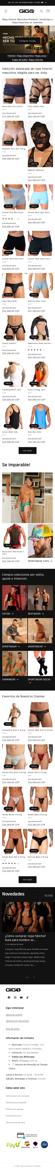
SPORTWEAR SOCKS (39, 679)
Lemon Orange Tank (36, 390)
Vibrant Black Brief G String (40, 730)
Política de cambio (14, 1109)
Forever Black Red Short (13, 259)
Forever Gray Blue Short (13, 212)
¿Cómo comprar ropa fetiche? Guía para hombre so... (25, 938)
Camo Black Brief (9, 301)
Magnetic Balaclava (36, 170)
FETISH (6, 614)
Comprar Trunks (27, 40)
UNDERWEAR (35, 646)
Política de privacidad (16, 1102)
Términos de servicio (15, 1122)
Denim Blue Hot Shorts (12, 106)
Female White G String (12, 815)
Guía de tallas (13, 1028)
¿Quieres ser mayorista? (17, 1020)
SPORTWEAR (9, 646)
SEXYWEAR (34, 614)
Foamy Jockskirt (9, 343)
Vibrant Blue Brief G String (14, 772)
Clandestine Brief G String (13, 730)
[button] (6, 11)
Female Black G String (37, 815)
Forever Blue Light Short (39, 212)
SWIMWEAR (8, 679)
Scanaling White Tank (11, 390)
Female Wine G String (37, 772)
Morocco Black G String (38, 857)
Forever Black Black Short (39, 259)
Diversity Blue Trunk (37, 301)
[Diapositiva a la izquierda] (21, 977)
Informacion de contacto (17, 1096)
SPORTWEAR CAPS (38, 561)
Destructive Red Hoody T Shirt (13, 553)
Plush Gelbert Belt (36, 106)
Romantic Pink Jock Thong (13, 149)
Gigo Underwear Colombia (30, 1166)
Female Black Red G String (13, 857)
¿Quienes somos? (14, 1014)
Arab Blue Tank (34, 432)
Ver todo (27, 450)
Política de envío (14, 1115)
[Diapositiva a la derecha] (34, 977)
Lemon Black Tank (10, 432)
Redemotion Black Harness (39, 343)
